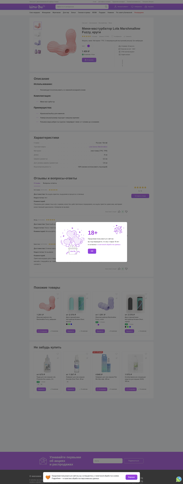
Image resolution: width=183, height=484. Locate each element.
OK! (92, 251)
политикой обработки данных (109, 245)
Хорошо (131, 477)
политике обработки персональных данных (81, 478)
